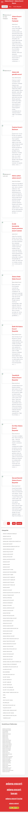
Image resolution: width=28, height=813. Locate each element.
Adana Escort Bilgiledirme (9, 572)
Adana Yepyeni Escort (8, 654)
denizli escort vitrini (6, 769)
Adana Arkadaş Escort (8, 549)
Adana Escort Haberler (9, 577)
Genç (4, 695)
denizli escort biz (6, 771)
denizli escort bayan (6, 728)
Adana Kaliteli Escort (8, 600)
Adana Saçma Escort (8, 625)
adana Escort (14, 234)
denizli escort (5, 732)
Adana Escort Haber (8, 574)
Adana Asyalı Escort (16, 486)
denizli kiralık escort (6, 747)
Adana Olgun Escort (8, 610)
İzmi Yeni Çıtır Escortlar (9, 705)
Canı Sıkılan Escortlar (8, 674)
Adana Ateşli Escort (8, 551)
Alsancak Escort (7, 669)
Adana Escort (15, 24)
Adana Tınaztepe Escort (9, 641)
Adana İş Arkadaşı (7, 597)
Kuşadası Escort (7, 707)
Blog (10, 6)
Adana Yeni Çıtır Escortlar (10, 649)
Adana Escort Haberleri (9, 579)
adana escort (14, 783)
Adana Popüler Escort (8, 615)
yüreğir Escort (7, 718)
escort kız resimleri (8, 687)
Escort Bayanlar (7, 679)
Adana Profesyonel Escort (10, 618)
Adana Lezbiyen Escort (8, 608)
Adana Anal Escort (16, 383)
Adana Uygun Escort (8, 646)
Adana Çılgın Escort (8, 554)
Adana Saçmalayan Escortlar (10, 628)
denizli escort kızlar (6, 742)
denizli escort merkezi (7, 757)
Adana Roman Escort (8, 620)
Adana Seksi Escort (8, 631)
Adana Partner (6, 613)
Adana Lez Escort (7, 605)
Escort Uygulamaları (8, 689)
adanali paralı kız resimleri (10, 664)
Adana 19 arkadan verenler (10, 533)
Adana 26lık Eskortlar (16, 77)
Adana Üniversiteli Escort (9, 643)
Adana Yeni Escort (7, 651)
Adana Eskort (6, 587)
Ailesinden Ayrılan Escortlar (10, 666)
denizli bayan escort (6, 730)
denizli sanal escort (6, 741)
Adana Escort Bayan (16, 181)
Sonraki (19, 523)
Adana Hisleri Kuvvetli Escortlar (11, 592)
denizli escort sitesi (6, 750)
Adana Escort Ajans (8, 569)
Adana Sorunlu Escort (9, 636)
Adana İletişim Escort (8, 595)
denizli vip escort (6, 752)
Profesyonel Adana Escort (10, 710)
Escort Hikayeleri (17, 6)
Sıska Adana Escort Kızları (9, 715)
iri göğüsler (6, 702)
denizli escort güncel (6, 760)
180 (14, 523)
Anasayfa (4, 6)
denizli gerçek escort (6, 767)
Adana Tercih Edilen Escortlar (11, 638)
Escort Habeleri (7, 682)
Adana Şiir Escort (7, 633)
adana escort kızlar (14, 799)
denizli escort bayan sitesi (7, 770)
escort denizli (5, 731)
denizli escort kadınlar (7, 744)
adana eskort (14, 803)
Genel (4, 697)
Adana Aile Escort (7, 538)
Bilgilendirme (6, 672)
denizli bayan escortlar (7, 754)
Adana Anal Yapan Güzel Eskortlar (12, 541)
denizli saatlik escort (6, 746)
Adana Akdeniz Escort (16, 282)
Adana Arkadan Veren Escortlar (11, 546)
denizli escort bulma (6, 762)
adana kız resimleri (8, 602)
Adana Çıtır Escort (7, 556)
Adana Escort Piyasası (8, 582)
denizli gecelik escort (6, 745)
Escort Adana (6, 677)
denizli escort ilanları (6, 740)
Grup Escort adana (8, 700)
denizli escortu (5, 738)
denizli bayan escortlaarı (7, 756)
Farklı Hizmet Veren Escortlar (10, 692)
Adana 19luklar (7, 536)
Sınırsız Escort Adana (8, 713)
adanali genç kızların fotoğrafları (12, 661)
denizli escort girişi (6, 759)
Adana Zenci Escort (8, 656)
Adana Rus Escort (7, 623)
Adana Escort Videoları (9, 584)
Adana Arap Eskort (7, 544)
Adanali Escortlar (7, 659)
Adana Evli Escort (7, 590)
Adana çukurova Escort (9, 559)
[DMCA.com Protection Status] (14, 808)
